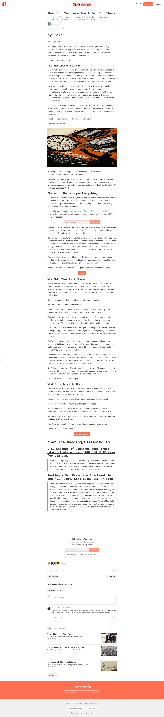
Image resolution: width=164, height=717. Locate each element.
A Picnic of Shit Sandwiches (61, 662)
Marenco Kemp (57, 608)
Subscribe (148, 4)
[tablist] (55, 590)
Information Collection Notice (81, 556)
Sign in (158, 4)
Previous (55, 577)
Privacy (80, 703)
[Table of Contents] (2, 358)
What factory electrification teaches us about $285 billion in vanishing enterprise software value (70, 651)
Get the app (91, 708)
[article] (82, 638)
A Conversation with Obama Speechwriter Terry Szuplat (65, 636)
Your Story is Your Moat (60, 634)
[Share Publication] (141, 4)
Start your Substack (77, 708)
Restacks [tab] (60, 590)
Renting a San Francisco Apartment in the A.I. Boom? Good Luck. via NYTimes (80, 477)
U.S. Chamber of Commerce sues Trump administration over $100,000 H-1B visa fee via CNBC (81, 452)
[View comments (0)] (65, 641)
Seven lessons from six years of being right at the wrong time (67, 665)
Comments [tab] (52, 590)
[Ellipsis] (115, 607)
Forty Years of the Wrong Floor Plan (66, 647)
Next (110, 577)
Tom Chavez (55, 23)
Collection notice (94, 703)
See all (51, 675)
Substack (72, 713)
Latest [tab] (55, 628)
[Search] (136, 4)
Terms (86, 703)
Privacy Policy (96, 556)
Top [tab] (50, 628)
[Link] (44, 34)
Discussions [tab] (62, 628)
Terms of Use (91, 554)
